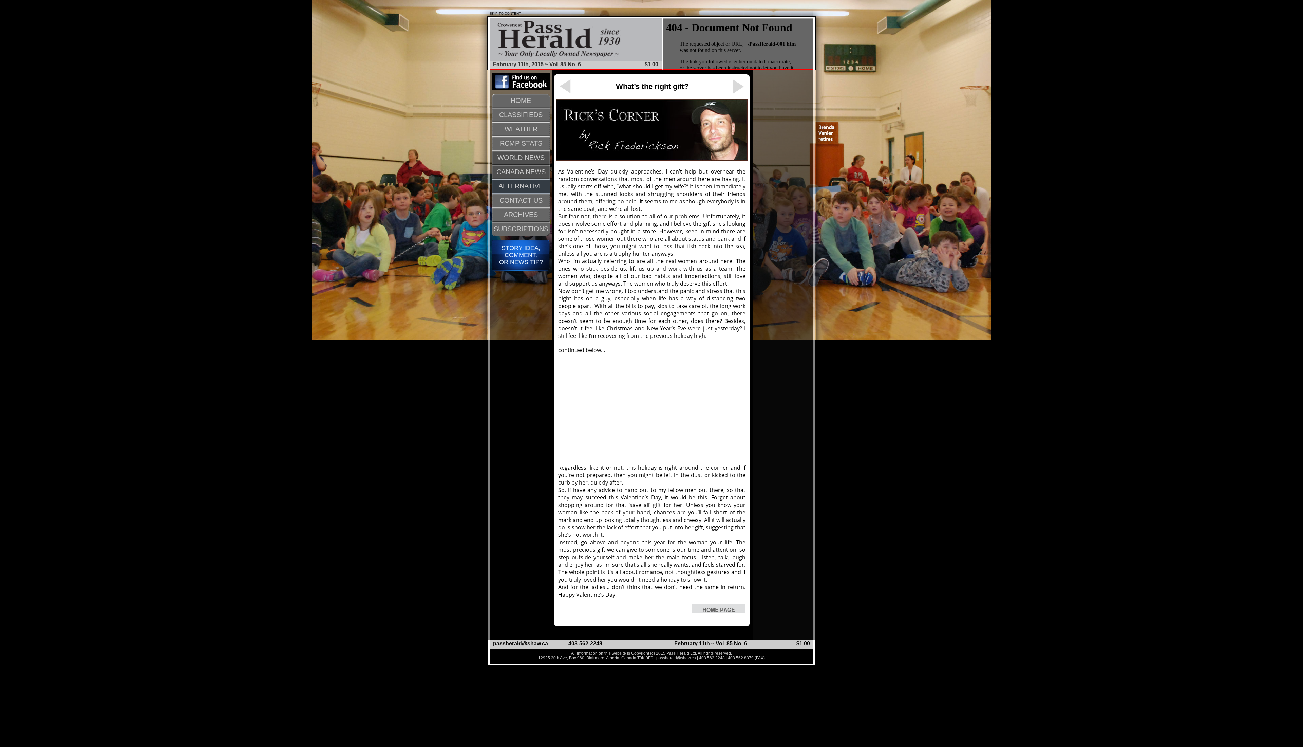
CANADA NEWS (521, 172)
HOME (521, 100)
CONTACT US (521, 200)
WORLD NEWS (521, 157)
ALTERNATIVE (520, 186)
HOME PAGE (718, 609)
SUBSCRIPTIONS (521, 229)
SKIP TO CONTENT (505, 13)
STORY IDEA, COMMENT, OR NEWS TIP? (521, 255)
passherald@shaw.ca (520, 643)
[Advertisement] (652, 408)
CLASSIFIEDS (521, 115)
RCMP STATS (521, 143)
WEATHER (521, 129)
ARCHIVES (521, 214)
